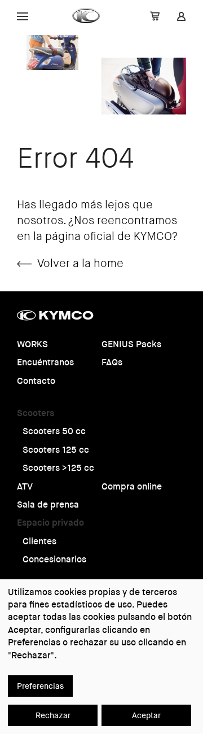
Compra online (132, 486)
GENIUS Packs (131, 344)
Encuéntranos (45, 362)
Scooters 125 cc (56, 450)
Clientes (39, 541)
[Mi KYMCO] (181, 17)
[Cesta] (154, 17)
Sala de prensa (48, 504)
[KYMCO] (86, 15)
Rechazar (53, 715)
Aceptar (146, 715)
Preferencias (40, 686)
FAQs (112, 362)
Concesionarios (54, 559)
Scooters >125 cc (58, 468)
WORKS (32, 344)
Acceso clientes (74, 15)
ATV (25, 486)
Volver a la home (80, 263)
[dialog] (101, 656)
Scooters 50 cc (54, 431)
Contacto (36, 381)
